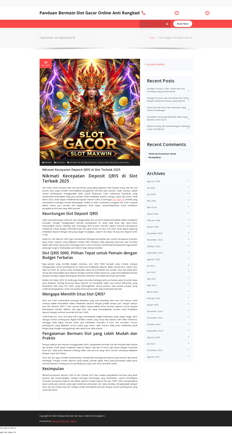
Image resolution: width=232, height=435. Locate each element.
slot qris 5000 (102, 162)
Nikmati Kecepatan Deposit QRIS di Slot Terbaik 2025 (81, 170)
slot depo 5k (75, 162)
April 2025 (152, 285)
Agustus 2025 (153, 259)
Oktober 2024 (153, 324)
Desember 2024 (155, 311)
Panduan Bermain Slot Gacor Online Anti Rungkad (89, 12)
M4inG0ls (48, 162)
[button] (167, 24)
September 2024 (155, 330)
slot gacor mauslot (156, 64)
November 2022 (155, 350)
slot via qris (124, 162)
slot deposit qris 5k (89, 162)
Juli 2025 (151, 265)
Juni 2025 (151, 272)
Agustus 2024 (153, 337)
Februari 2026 (153, 220)
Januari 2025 (153, 304)
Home (152, 37)
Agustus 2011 (153, 356)
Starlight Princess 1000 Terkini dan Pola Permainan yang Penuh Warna (166, 90)
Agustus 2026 (153, 181)
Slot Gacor (60, 162)
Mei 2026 (151, 200)
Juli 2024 (151, 343)
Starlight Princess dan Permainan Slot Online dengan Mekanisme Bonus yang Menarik (168, 99)
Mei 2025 (151, 278)
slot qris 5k (113, 162)
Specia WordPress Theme (64, 421)
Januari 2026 (153, 226)
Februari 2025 (153, 298)
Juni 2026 (151, 194)
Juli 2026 (151, 187)
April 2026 (152, 207)
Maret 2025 (152, 291)
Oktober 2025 (153, 246)
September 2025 (155, 252)
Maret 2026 (152, 213)
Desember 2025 (155, 233)
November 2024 (155, 317)
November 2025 (155, 239)
